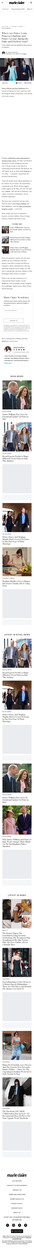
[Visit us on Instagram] (13, 1225)
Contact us (17, 1190)
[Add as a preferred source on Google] (17, 1231)
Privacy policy (17, 1203)
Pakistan (26, 171)
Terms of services (23, 325)
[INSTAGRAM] (17, 350)
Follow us (20, 83)
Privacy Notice (24, 326)
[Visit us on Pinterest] (25, 1225)
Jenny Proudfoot (13, 52)
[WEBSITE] (21, 350)
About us (17, 1212)
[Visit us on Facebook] (19, 1225)
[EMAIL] (24, 350)
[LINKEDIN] (19, 350)
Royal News (6, 28)
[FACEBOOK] (14, 350)
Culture (5, 26)
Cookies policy (17, 1208)
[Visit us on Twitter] (7, 1225)
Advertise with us (17, 1199)
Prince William (21, 204)
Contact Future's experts (17, 1185)
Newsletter (29, 83)
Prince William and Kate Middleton (13, 88)
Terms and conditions (17, 1194)
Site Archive (17, 1181)
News (24, 54)
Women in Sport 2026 (18, 9)
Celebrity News (17, 26)
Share (6, 83)
